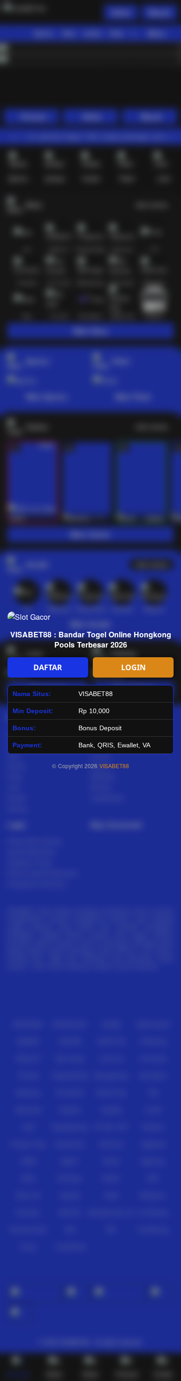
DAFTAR (47, 667)
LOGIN (133, 667)
